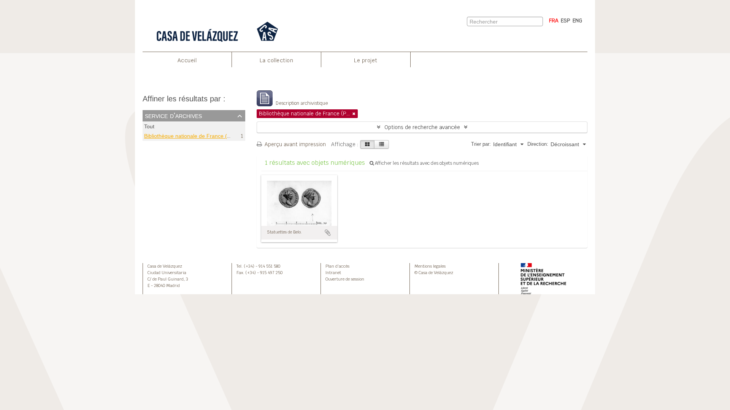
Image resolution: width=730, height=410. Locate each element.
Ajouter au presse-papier (328, 233)
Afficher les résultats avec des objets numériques (426, 163)
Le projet (366, 60)
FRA (554, 20)
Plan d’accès (337, 266)
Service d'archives (173, 115)
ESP (565, 20)
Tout (149, 126)
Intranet (333, 272)
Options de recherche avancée (422, 127)
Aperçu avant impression (294, 144)
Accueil (187, 60)
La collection (277, 60)
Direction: (537, 144)
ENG (577, 20)
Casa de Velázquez (165, 266)
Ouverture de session (344, 279)
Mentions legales (430, 266)
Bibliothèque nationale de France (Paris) (192, 136)
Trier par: (481, 144)
